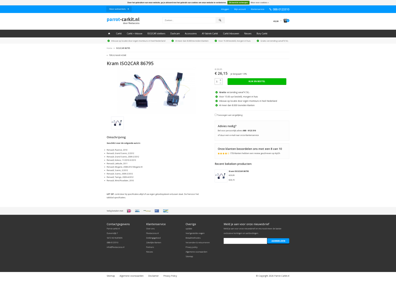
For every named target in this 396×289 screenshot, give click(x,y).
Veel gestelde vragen (195, 233)
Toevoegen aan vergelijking (229, 115)
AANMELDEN (278, 240)
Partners (150, 247)
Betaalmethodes (193, 238)
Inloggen (225, 9)
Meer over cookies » (260, 3)
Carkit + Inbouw (134, 33)
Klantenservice (257, 9)
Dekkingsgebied (153, 238)
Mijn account (240, 9)
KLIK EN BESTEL (257, 81)
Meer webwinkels (117, 9)
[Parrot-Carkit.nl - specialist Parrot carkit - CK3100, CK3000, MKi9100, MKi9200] (123, 21)
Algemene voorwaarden (196, 251)
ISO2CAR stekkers (156, 33)
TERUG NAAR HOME (117, 55)
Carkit (119, 33)
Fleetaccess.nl (152, 233)
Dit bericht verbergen (238, 3)
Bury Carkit (262, 33)
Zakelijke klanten (153, 242)
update (189, 228)
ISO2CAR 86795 (123, 48)
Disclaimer (153, 275)
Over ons (150, 228)
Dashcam (175, 33)
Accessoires (191, 33)
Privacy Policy (170, 275)
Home (109, 48)
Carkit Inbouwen (231, 33)
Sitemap (189, 256)
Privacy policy (192, 247)
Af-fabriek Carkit (210, 33)
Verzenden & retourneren (198, 242)
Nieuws (248, 33)
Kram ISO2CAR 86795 (239, 171)
